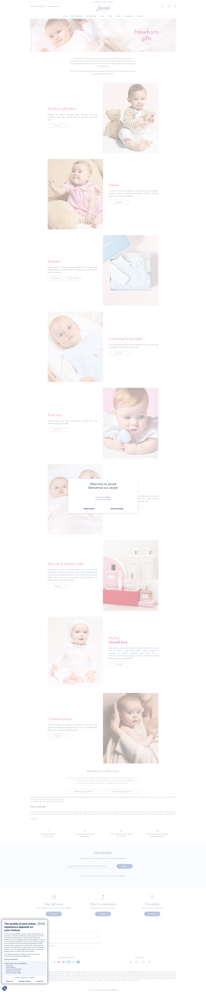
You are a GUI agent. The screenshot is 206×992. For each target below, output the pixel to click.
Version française (117, 508)
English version (89, 508)
